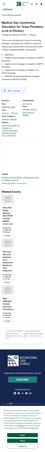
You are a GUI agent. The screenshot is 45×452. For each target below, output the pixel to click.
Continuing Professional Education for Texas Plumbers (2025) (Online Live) (14, 334)
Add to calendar (14, 90)
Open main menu (3, 4)
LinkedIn (14, 393)
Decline (22, 441)
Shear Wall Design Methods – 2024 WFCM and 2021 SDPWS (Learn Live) (8, 215)
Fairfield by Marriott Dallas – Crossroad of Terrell (20, 177)
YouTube (26, 393)
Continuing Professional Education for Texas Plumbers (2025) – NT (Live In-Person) (33, 333)
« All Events (7, 9)
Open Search (36, 4)
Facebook (18, 393)
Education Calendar (9, 119)
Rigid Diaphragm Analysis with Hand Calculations (8, 304)
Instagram (30, 393)
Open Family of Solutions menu (31, 4)
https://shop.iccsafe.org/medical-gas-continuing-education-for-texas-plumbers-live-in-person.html (10, 130)
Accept (22, 435)
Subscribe (22, 379)
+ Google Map (20, 183)
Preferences (22, 446)
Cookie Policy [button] (21, 426)
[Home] (22, 4)
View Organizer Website (28, 113)
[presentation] (8, 199)
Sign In (41, 4)
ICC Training (27, 104)
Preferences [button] (34, 428)
